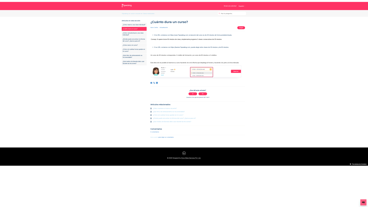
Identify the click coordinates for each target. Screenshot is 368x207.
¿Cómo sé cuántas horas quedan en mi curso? (134, 50)
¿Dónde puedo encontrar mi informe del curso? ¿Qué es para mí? (134, 40)
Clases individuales (148, 13)
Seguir (241, 27)
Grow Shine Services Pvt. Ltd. (191, 158)
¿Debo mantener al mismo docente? (165, 108)
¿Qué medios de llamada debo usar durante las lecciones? (133, 62)
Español (241, 6)
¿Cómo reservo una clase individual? (134, 24)
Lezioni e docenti (135, 13)
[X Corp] (154, 83)
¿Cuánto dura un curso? (130, 29)
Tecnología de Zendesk (359, 164)
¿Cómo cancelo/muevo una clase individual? (133, 34)
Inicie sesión (154, 137)
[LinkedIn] (157, 83)
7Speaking (125, 13)
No (203, 93)
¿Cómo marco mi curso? (130, 45)
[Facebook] (151, 83)
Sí (192, 93)
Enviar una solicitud (230, 6)
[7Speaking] (127, 6)
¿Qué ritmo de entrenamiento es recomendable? (132, 56)
